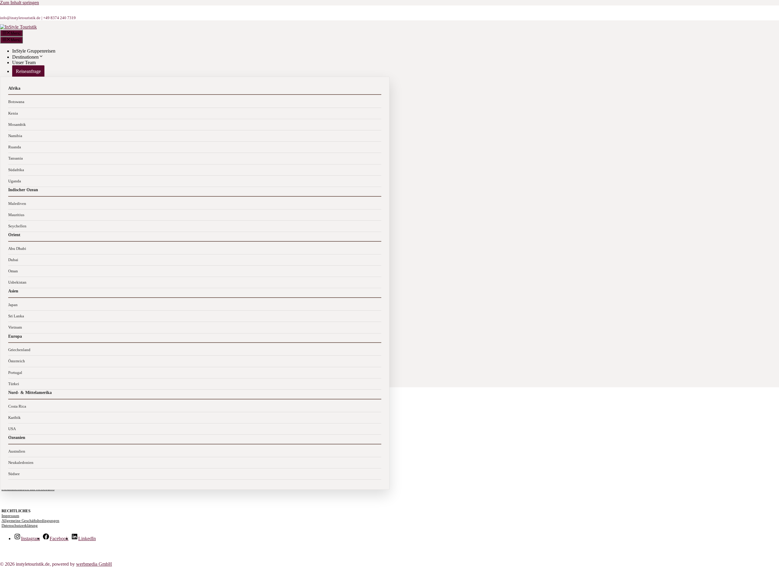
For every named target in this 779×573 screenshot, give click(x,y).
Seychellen (17, 226)
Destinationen (25, 57)
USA (12, 428)
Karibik (14, 417)
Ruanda (14, 147)
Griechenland (19, 349)
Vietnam (15, 327)
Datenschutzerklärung (20, 525)
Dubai (13, 259)
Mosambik (17, 124)
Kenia (13, 113)
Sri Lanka (16, 316)
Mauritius (16, 214)
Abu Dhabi (17, 248)
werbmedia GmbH (94, 564)
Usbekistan (17, 282)
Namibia (15, 135)
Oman (13, 271)
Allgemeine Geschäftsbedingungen (30, 520)
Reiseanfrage (28, 71)
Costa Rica (17, 406)
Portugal (15, 372)
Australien (16, 451)
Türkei (13, 383)
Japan (13, 304)
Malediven (17, 203)
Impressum (10, 515)
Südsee (14, 473)
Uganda (14, 181)
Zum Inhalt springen (19, 2)
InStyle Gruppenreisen (33, 51)
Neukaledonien (20, 462)
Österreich (16, 361)
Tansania (15, 158)
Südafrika (16, 169)
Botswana (16, 101)
